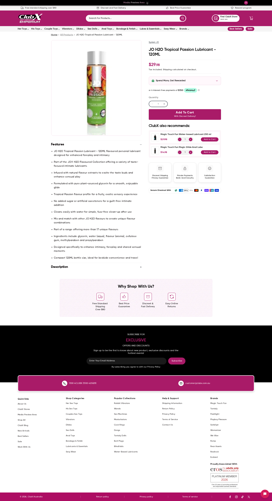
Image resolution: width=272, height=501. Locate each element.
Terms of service (190, 497)
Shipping (167, 70)
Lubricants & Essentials (77, 446)
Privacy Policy (168, 414)
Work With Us (24, 447)
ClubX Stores (24, 409)
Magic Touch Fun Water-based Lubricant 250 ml (186, 134)
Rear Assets (215, 446)
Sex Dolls (92, 29)
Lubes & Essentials (149, 29)
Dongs (117, 430)
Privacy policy (146, 497)
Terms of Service (170, 419)
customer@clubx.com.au (197, 383)
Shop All (21, 420)
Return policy (102, 497)
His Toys (35, 29)
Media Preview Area (27, 415)
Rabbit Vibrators (122, 403)
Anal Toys (107, 29)
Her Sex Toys (72, 403)
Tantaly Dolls (120, 436)
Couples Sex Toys (74, 414)
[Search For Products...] (183, 18)
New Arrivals (23, 431)
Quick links (23, 399)
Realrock (214, 452)
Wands (117, 409)
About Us (22, 404)
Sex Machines (120, 414)
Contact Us (167, 425)
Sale (250, 29)
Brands (183, 29)
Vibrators (67, 29)
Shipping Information (172, 403)
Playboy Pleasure (218, 419)
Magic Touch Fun (218, 403)
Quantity (153, 97)
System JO (154, 42)
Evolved (214, 457)
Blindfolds (118, 446)
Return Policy (168, 409)
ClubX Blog (23, 425)
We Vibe (214, 436)
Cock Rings (119, 425)
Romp (213, 441)
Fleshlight (214, 414)
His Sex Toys (71, 409)
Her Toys (22, 29)
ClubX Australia (35, 497)
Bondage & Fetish (125, 29)
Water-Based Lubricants (126, 452)
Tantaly (213, 409)
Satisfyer (214, 425)
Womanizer (215, 430)
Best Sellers (236, 29)
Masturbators (120, 419)
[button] (251, 18)
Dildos (79, 29)
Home (54, 35)
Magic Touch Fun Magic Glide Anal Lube (182, 147)
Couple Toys (51, 29)
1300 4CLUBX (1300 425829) (82, 383)
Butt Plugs (119, 441)
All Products (66, 35)
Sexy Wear (169, 29)
